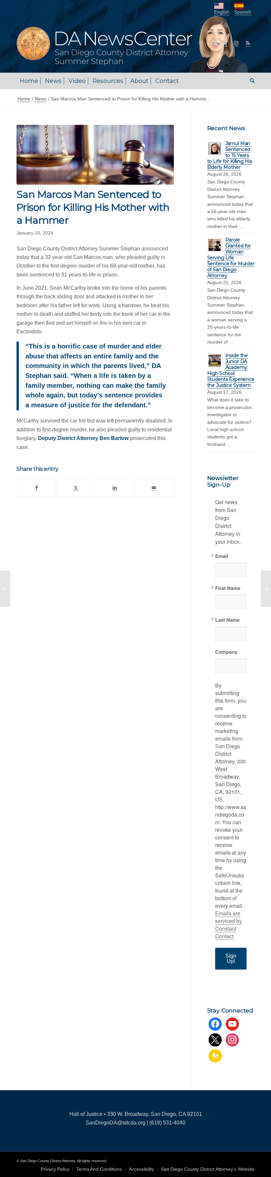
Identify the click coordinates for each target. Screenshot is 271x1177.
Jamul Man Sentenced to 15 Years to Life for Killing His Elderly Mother (229, 155)
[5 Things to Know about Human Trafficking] (5, 588)
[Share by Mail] (154, 488)
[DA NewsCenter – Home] (133, 43)
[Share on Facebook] (36, 488)
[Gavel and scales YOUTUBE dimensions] (95, 155)
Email (221, 556)
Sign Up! (230, 958)
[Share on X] (75, 488)
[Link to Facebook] (202, 43)
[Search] (250, 81)
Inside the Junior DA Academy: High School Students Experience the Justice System (230, 370)
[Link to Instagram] (236, 43)
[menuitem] (29, 81)
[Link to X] (225, 43)
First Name (227, 588)
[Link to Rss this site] (248, 43)
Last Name (227, 619)
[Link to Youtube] (213, 43)
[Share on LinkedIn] (115, 488)
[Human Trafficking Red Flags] (266, 588)
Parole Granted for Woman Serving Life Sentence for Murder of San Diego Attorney (230, 257)
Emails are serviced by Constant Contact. (228, 924)
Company (226, 651)
